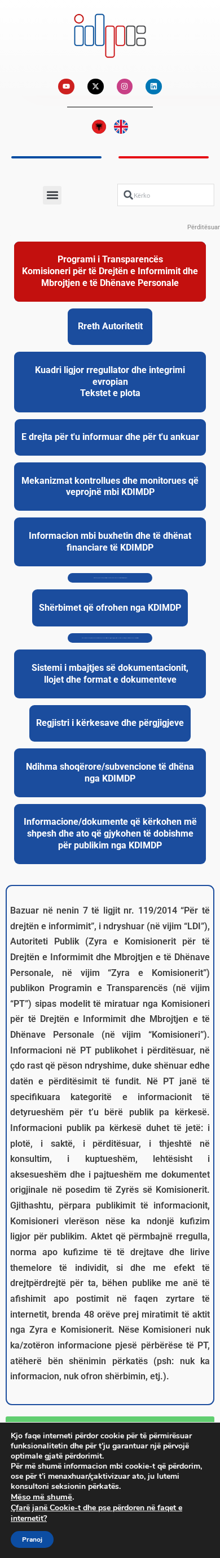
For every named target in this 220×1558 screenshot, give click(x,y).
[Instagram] (125, 87)
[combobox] (165, 195)
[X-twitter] (95, 87)
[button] (52, 195)
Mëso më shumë (41, 1497)
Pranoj (32, 1539)
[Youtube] (66, 87)
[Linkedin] (154, 87)
